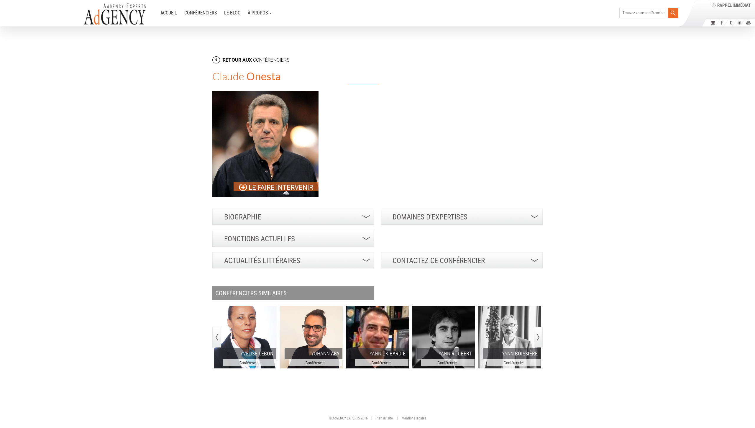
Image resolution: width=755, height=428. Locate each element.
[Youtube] (748, 22)
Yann (455, 353)
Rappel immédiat (734, 5)
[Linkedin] (739, 22)
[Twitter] (730, 22)
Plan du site (384, 418)
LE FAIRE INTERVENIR (280, 187)
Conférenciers (200, 12)
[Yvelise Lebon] (245, 337)
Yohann (325, 353)
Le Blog (232, 12)
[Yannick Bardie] (377, 337)
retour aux (255, 60)
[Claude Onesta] (265, 144)
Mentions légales (414, 418)
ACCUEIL (168, 12)
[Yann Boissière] (509, 337)
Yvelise (256, 353)
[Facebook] (722, 22)
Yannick (388, 353)
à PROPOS (258, 12)
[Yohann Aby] (311, 337)
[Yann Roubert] (443, 337)
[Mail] (713, 22)
